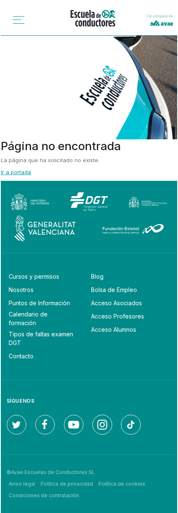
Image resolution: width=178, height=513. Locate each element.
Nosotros (21, 289)
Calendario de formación (28, 318)
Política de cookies (122, 484)
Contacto (21, 356)
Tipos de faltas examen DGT (41, 338)
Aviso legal (22, 484)
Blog (97, 276)
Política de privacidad (67, 484)
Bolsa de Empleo (114, 289)
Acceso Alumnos (113, 329)
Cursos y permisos (34, 276)
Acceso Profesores (117, 316)
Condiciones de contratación (44, 495)
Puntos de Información (39, 302)
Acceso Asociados (116, 302)
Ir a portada (16, 172)
